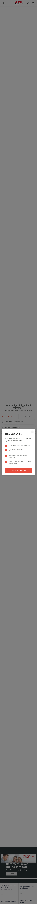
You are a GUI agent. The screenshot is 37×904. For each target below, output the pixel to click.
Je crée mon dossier (18, 471)
